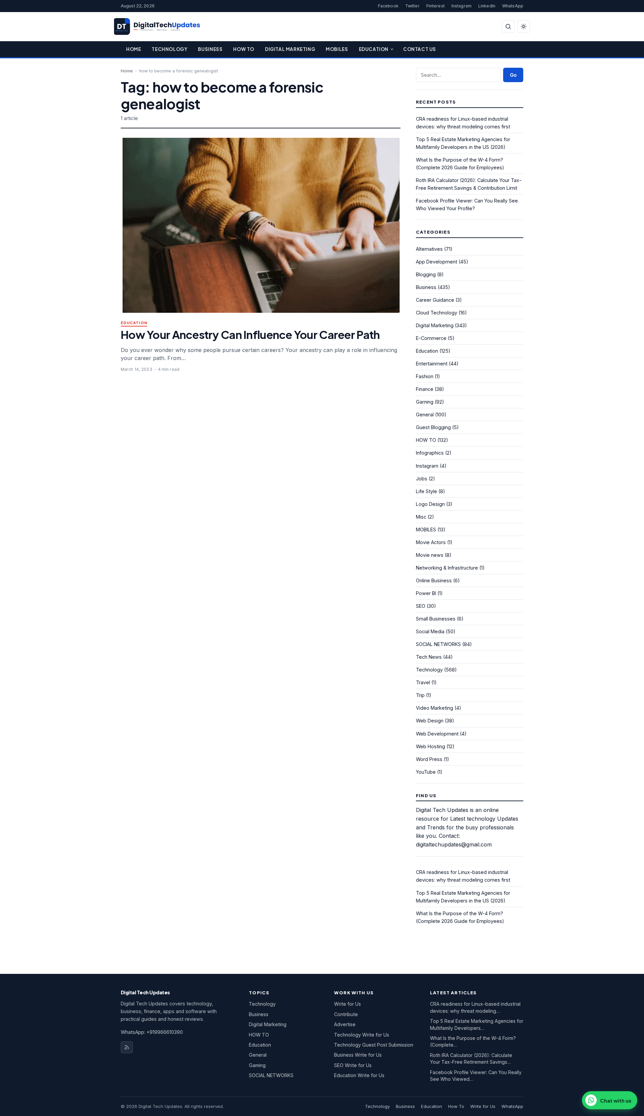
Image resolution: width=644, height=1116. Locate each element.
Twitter (412, 5)
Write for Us (347, 1004)
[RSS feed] (127, 1047)
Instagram (461, 5)
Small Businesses (435, 619)
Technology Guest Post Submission (373, 1045)
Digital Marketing (290, 49)
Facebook (388, 5)
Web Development (437, 734)
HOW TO (426, 440)
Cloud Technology (436, 312)
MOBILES (426, 529)
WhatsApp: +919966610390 (152, 1032)
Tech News (429, 657)
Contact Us (419, 49)
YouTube (426, 772)
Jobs (421, 478)
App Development (436, 262)
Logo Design (430, 504)
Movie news (429, 555)
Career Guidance (435, 300)
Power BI (426, 593)
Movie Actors (431, 542)
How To (243, 49)
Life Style (426, 491)
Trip (420, 695)
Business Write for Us (358, 1055)
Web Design (429, 720)
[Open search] (508, 26)
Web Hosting (430, 746)
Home (133, 49)
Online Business (434, 580)
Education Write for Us (359, 1075)
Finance (424, 389)
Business (210, 49)
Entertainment (431, 363)
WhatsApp (512, 5)
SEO (420, 606)
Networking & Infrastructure (447, 568)
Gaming (424, 402)
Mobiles (337, 49)
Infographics (430, 453)
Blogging (426, 274)
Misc (421, 517)
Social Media (430, 631)
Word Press (429, 759)
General (425, 414)
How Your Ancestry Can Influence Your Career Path (250, 334)
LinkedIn (486, 5)
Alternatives (429, 249)
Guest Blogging (433, 427)
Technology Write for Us (361, 1035)
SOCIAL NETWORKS (438, 644)
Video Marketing (434, 708)
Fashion (424, 376)
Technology (169, 49)
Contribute (346, 1014)
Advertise (345, 1024)
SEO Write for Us (353, 1065)
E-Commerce (431, 338)
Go (513, 75)
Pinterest (435, 5)
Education (373, 49)
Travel (423, 682)
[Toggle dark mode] (523, 26)
